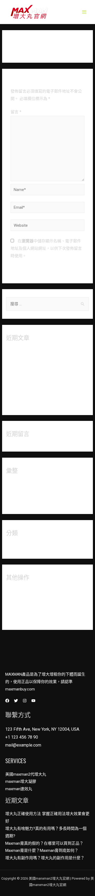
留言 (16, 112)
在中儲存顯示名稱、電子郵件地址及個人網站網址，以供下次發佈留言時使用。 (46, 248)
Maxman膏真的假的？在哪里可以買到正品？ (45, 385)
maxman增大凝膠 (20, 781)
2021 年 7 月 (17, 493)
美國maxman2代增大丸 (25, 774)
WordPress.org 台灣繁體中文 (31, 618)
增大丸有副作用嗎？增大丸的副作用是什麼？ (45, 403)
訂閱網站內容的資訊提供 (28, 600)
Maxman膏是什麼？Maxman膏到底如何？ (42, 394)
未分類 (12, 546)
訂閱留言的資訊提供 (24, 609)
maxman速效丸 (18, 788)
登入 (10, 591)
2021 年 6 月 (17, 502)
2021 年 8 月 (17, 484)
